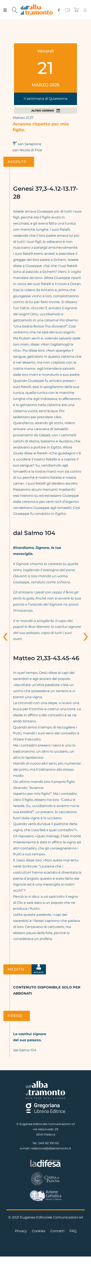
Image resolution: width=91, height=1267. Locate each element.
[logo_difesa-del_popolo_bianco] (45, 1160)
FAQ (72, 1231)
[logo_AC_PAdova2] (45, 1191)
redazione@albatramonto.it (51, 1148)
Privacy (21, 1231)
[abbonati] (67, 10)
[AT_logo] (37, 6)
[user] (85, 10)
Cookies (38, 1231)
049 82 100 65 (49, 1143)
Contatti (57, 1231)
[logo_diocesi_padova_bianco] (45, 1173)
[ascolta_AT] (59, 10)
